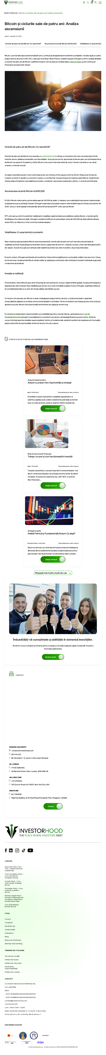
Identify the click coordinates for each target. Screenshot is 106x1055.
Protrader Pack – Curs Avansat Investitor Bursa (14, 890)
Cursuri (8, 919)
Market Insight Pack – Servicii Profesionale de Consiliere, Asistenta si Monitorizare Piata (14, 898)
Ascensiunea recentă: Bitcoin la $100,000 (61, 44)
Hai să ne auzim (50, 657)
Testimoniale (10, 930)
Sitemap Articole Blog (13, 944)
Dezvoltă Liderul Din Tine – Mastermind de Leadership (13, 868)
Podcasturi (9, 933)
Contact (51, 806)
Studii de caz (10, 926)
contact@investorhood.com (23, 750)
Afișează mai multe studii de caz (51, 573)
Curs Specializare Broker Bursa (12, 906)
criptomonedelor (75, 62)
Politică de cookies (12, 972)
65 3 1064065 (16, 794)
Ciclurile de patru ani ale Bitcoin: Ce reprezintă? (23, 44)
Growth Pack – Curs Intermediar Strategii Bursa (13, 883)
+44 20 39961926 (17, 768)
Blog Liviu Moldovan (13, 940)
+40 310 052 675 (11, 1004)
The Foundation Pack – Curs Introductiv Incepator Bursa (14, 876)
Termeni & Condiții (12, 956)
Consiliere (9, 923)
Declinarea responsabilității (11, 967)
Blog (7, 937)
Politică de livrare (12, 960)
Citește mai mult (51, 409)
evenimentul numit (49, 156)
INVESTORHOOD (10, 13)
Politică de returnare (13, 963)
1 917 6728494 (16, 781)
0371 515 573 (16, 754)
